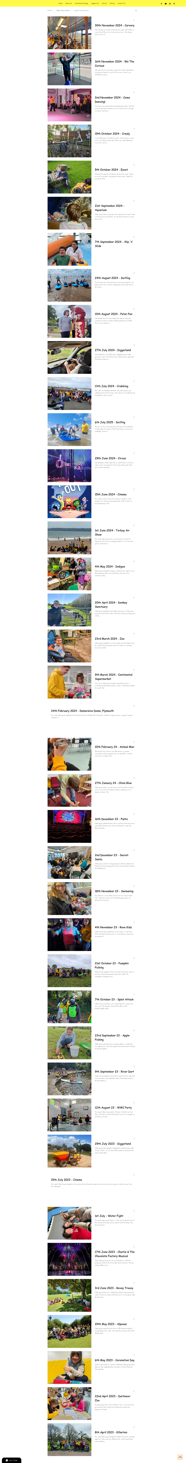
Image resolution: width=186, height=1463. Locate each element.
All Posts (49, 10)
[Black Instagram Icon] (170, 4)
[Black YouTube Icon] (166, 4)
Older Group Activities (63, 10)
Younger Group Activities (81, 10)
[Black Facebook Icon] (161, 4)
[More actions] (134, 20)
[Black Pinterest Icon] (174, 4)
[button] (136, 11)
